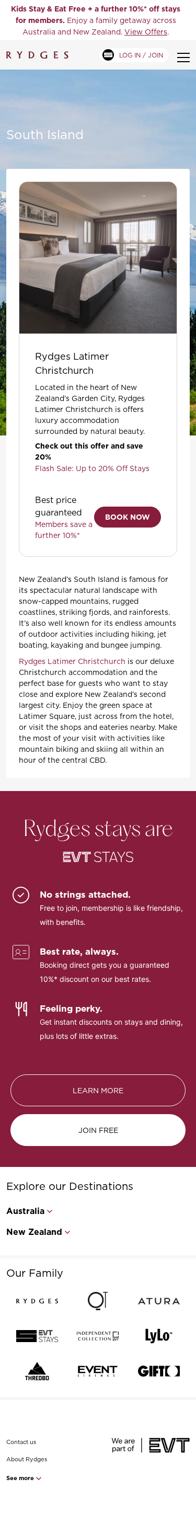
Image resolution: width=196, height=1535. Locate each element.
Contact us (21, 1442)
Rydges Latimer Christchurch (72, 661)
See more (21, 1478)
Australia (25, 1211)
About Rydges (26, 1459)
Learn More (98, 1090)
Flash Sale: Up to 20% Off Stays (92, 468)
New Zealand (34, 1232)
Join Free (98, 1130)
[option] (95, 20)
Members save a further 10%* (64, 530)
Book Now (127, 517)
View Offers (145, 31)
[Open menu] (183, 57)
